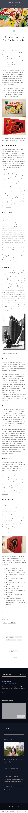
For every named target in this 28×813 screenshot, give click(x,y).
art (12, 34)
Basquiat (12, 637)
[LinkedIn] (12, 806)
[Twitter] (15, 806)
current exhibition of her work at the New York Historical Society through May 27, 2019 (14, 398)
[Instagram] (18, 806)
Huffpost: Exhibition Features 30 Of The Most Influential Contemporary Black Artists (15, 574)
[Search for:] (14, 733)
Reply (25, 682)
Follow (7, 790)
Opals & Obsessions (14, 2)
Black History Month (11, 640)
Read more (8, 207)
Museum (15, 34)
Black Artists (18, 637)
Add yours (23, 674)
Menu (14, 5)
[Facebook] (9, 806)
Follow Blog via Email (11, 776)
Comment (21, 716)
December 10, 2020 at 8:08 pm (9, 683)
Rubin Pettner (7, 682)
